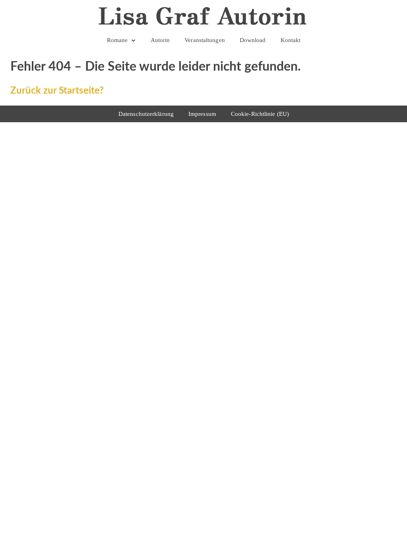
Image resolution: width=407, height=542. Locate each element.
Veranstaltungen (204, 40)
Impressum (202, 114)
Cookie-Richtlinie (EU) (260, 114)
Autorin (160, 40)
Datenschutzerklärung (146, 114)
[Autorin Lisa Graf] (203, 16)
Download (253, 40)
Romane (117, 40)
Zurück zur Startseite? (57, 91)
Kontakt (291, 40)
